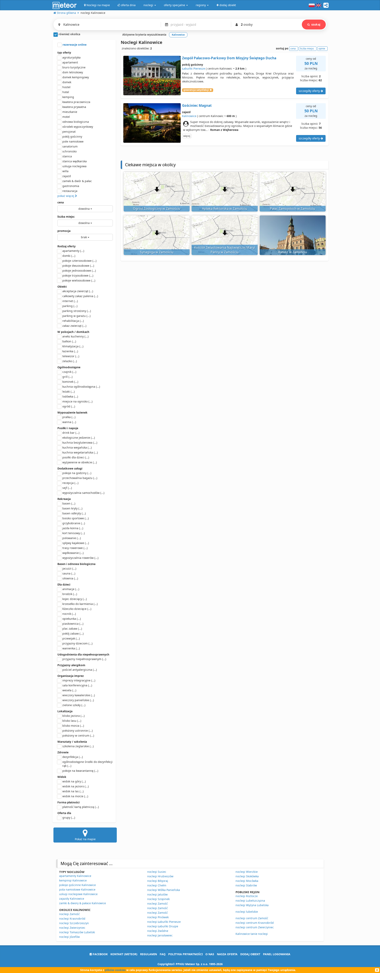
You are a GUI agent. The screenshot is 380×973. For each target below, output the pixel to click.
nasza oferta (227, 954)
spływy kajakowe (75, 543)
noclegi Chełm (156, 885)
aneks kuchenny (75, 336)
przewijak (71, 638)
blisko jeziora (73, 716)
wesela (69, 690)
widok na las (73, 791)
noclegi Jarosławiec (160, 935)
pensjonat (69, 131)
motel (66, 117)
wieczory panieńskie (78, 700)
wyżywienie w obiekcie (79, 462)
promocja (63, 231)
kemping (68, 97)
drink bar (70, 433)
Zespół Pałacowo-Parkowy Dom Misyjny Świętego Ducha (229, 58)
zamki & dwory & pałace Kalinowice (82, 903)
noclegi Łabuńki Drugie (162, 926)
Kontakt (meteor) (123, 954)
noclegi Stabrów (246, 885)
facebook (100, 954)
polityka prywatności (185, 954)
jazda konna (72, 528)
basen (68, 503)
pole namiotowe (73, 141)
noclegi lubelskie (247, 911)
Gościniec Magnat (197, 105)
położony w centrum (78, 735)
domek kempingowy (75, 77)
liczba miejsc (66, 216)
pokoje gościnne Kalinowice (77, 885)
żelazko (69, 361)
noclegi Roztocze (247, 896)
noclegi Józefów (69, 937)
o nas (209, 954)
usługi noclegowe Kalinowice (78, 894)
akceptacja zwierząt (77, 291)
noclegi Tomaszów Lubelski (77, 932)
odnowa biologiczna (75, 122)
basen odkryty (74, 513)
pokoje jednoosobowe (79, 270)
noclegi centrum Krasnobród (255, 923)
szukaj (315, 24)
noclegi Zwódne (157, 931)
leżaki (68, 391)
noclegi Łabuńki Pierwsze (164, 922)
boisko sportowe (75, 518)
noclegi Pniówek (158, 917)
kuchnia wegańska (77, 447)
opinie (321, 48)
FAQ (162, 954)
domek (66, 82)
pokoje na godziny (76, 473)
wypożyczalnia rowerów (80, 558)
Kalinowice (189, 116)
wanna (69, 422)
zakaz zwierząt (74, 326)
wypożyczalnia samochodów (83, 493)
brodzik (69, 594)
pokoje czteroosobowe (79, 261)
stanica (67, 156)
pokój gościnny (72, 136)
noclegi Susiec (156, 872)
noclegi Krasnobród (72, 918)
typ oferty (64, 52)
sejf (67, 488)
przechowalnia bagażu (79, 478)
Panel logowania (276, 954)
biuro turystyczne (74, 67)
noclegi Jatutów (157, 894)
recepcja (70, 483)
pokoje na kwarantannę (80, 771)
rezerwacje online (74, 44)
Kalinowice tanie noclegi (252, 934)
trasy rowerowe (74, 548)
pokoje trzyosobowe (77, 275)
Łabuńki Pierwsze (193, 68)
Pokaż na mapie (85, 839)
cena (60, 202)
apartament (70, 62)
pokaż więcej (66, 196)
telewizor (70, 356)
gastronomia (70, 186)
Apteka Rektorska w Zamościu (224, 208)
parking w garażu (76, 316)
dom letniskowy (72, 72)
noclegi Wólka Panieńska (163, 890)
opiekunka (71, 619)
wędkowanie (73, 553)
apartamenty (73, 251)
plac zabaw (72, 628)
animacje (70, 589)
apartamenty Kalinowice (75, 876)
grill (67, 377)
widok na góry (74, 781)
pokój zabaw (73, 633)
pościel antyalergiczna (79, 670)
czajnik (69, 372)
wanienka (71, 648)
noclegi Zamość (69, 914)
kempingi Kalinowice (73, 880)
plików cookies (115, 970)
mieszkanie (69, 112)
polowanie (71, 538)
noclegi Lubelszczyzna (250, 900)
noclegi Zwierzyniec (72, 928)
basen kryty (72, 508)
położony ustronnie (77, 730)
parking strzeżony (76, 311)
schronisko (69, 151)
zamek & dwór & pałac (77, 181)
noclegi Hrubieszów (160, 876)
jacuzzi (69, 568)
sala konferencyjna (77, 685)
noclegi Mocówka (247, 881)
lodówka (70, 396)
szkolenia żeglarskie (78, 746)
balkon (69, 341)
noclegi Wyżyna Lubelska (252, 905)
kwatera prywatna (74, 107)
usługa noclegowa (74, 166)
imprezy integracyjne (78, 680)
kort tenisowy (73, 533)
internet (70, 301)
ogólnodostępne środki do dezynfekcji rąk (87, 764)
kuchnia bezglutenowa (79, 442)
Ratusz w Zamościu (292, 252)
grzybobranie (73, 523)
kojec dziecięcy (74, 599)
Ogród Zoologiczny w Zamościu (156, 208)
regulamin (148, 954)
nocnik (69, 614)
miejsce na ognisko (77, 401)
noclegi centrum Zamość (252, 918)
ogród (68, 406)
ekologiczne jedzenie (78, 437)
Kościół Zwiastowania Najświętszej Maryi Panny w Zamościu (224, 249)
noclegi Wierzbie (247, 872)
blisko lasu (71, 721)
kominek (70, 382)
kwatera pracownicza (76, 102)
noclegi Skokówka (247, 876)
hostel (66, 87)
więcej (186, 136)
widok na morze (75, 796)
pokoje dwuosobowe (78, 265)
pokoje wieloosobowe (78, 280)
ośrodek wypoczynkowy (77, 126)
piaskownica (72, 623)
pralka (68, 417)
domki (68, 256)
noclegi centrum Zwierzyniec (255, 927)
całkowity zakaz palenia (80, 296)
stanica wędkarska (74, 161)
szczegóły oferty (310, 91)
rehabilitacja (73, 321)
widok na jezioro (75, 786)
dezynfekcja (72, 757)
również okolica (69, 34)
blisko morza (73, 725)
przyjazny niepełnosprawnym (84, 659)
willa (65, 171)
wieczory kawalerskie (78, 695)
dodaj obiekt (250, 954)
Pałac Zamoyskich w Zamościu (292, 208)
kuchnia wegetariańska (80, 452)
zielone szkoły (73, 705)
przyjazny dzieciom (77, 643)
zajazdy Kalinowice (71, 898)
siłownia (70, 578)
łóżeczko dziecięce (76, 609)
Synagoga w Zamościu (156, 252)
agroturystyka (71, 57)
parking (69, 306)
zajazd (66, 176)
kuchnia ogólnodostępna (81, 386)
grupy (68, 817)
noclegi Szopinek (158, 899)
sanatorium (70, 146)
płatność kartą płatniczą (80, 807)
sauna (68, 573)
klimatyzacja (72, 346)
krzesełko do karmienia (80, 604)
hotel (65, 92)
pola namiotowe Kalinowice (77, 889)
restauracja (69, 191)
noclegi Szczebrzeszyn (74, 923)
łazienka (70, 351)
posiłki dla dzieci (75, 457)
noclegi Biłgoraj (157, 881)
